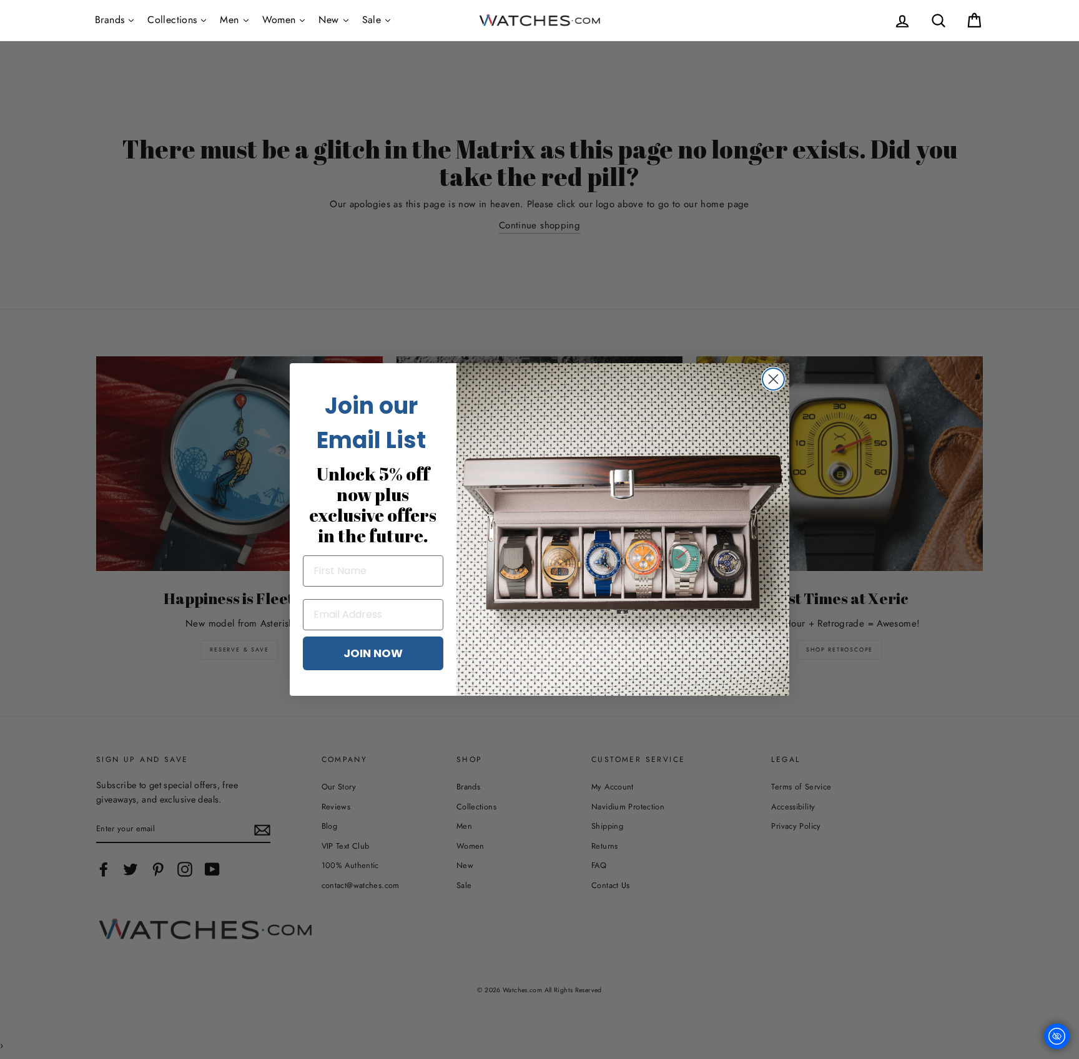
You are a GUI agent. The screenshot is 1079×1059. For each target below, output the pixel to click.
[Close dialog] (773, 379)
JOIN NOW (373, 653)
